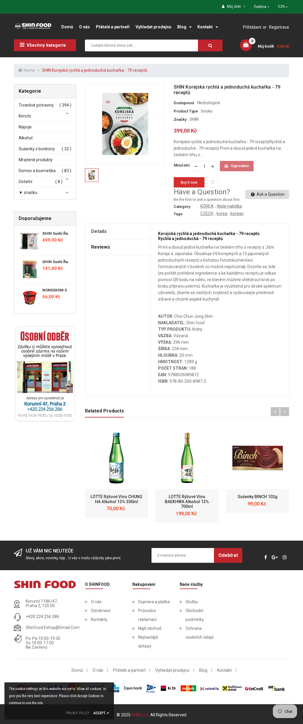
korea (222, 213)
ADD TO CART (209, 706)
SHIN (194, 119)
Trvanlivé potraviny (36, 105)
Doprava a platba (154, 601)
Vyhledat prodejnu (172, 670)
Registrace (279, 27)
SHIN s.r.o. (140, 714)
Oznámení (100, 610)
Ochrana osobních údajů (200, 633)
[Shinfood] (45, 584)
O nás (96, 601)
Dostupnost (184, 103)
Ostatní (25, 181)
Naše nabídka (229, 206)
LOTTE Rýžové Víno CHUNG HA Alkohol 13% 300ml (116, 499)
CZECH (206, 213)
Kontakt (224, 670)
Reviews (100, 247)
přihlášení (252, 27)
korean (237, 213)
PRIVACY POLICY (78, 713)
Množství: (182, 165)
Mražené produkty (36, 159)
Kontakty (99, 619)
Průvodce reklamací (147, 615)
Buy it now (189, 182)
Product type (186, 111)
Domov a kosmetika (37, 170)
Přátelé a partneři (129, 670)
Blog (203, 670)
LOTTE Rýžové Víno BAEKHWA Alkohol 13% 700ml (187, 501)
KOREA (207, 206)
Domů (77, 670)
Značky (180, 119)
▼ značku (28, 192)
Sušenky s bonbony (37, 148)
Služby (192, 601)
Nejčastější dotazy (148, 641)
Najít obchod (149, 628)
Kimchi (25, 116)
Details (99, 231)
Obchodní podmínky (195, 615)
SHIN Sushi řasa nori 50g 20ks (70, 262)
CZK (283, 6)
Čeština (260, 7)
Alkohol (26, 138)
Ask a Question (270, 194)
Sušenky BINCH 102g (258, 496)
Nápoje (25, 127)
